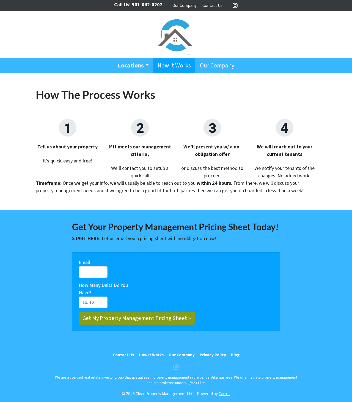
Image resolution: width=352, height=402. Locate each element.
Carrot (224, 394)
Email (86, 262)
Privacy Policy (213, 355)
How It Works (174, 65)
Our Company (184, 5)
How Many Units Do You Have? (103, 289)
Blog (235, 355)
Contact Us (212, 5)
